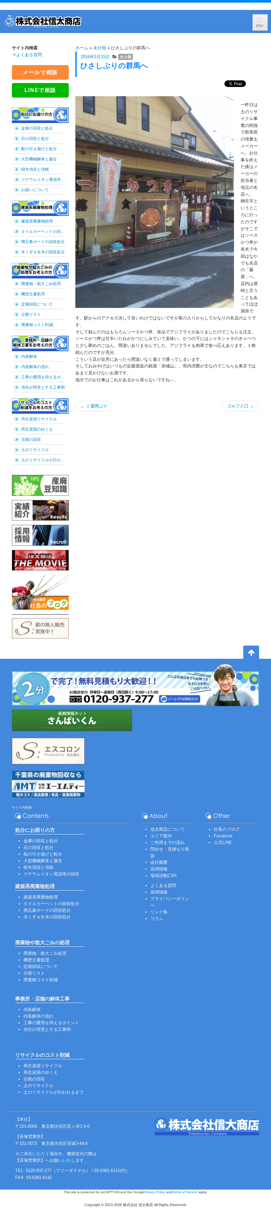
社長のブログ (227, 829)
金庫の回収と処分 (37, 128)
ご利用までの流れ (167, 842)
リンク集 (159, 911)
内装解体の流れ (35, 366)
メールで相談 (40, 72)
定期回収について (37, 304)
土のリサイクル (35, 449)
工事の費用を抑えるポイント (43, 377)
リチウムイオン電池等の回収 (43, 179)
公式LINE (223, 842)
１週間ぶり (93, 405)
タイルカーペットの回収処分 (43, 231)
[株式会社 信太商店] (43, 21)
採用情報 (159, 868)
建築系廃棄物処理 (37, 221)
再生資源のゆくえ (37, 429)
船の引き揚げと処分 (39, 149)
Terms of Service (184, 1192)
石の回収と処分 (35, 138)
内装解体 (29, 356)
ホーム (81, 47)
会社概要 (159, 862)
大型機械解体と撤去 (39, 159)
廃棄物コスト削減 (37, 324)
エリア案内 (161, 835)
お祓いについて (35, 190)
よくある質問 (29, 54)
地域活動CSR (163, 875)
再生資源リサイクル (39, 419)
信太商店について (167, 829)
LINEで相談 (40, 90)
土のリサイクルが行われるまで (43, 460)
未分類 (99, 47)
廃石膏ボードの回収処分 (43, 241)
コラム (156, 918)
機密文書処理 (33, 294)
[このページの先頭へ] (251, 653)
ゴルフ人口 (240, 405)
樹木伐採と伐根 (35, 169)
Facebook (223, 835)
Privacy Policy (154, 1192)
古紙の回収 (31, 439)
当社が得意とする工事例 (43, 387)
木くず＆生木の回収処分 (43, 252)
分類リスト (31, 314)
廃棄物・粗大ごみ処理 (41, 283)
